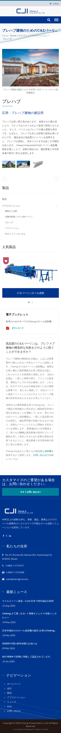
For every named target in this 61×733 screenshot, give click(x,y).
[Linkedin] (10, 535)
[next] (56, 178)
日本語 (56, 4)
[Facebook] (3, 535)
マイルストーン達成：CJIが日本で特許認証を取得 (28, 601)
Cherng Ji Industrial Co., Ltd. (34, 723)
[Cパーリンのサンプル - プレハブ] (38, 164)
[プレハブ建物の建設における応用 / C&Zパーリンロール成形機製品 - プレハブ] (30, 68)
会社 (9, 688)
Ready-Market (41, 729)
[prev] (4, 178)
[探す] (49, 20)
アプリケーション (38, 35)
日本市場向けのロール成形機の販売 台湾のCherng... (29, 630)
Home (13, 35)
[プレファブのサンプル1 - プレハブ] (8, 164)
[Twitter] (7, 535)
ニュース (11, 701)
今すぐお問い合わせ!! (30, 492)
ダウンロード (17, 328)
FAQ (9, 706)
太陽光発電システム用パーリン (19, 216)
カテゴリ (22, 35)
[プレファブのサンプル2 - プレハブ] (23, 164)
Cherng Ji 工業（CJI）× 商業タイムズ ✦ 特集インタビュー (29, 615)
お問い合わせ (40, 455)
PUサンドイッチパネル (15, 234)
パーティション (12, 228)
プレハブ (7, 38)
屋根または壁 (11, 211)
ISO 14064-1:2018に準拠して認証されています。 (27, 656)
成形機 (48, 451)
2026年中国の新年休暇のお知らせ (19, 643)
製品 (4, 199)
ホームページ (14, 683)
